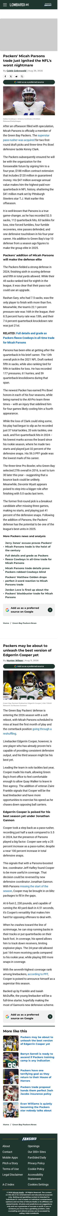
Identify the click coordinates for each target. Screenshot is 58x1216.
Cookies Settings (38, 1184)
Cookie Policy (36, 1169)
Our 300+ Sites (37, 1151)
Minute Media (18, 1192)
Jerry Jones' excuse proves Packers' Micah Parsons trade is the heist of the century (28, 547)
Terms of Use (10, 1169)
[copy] (22, 76)
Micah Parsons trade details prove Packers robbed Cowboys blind (27, 570)
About (6, 1146)
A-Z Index (8, 1184)
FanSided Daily (37, 1157)
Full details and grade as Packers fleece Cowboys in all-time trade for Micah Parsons (28, 559)
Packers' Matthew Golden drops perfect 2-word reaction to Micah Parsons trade (26, 581)
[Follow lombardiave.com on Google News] (50, 610)
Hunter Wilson (15, 660)
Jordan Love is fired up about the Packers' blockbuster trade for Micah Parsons (29, 593)
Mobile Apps (10, 1157)
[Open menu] (5, 4)
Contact (7, 1151)
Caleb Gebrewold (16, 70)
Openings (33, 1146)
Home (6, 623)
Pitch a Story (10, 1163)
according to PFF (38, 974)
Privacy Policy (36, 1163)
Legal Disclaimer (12, 1174)
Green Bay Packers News (24, 623)
